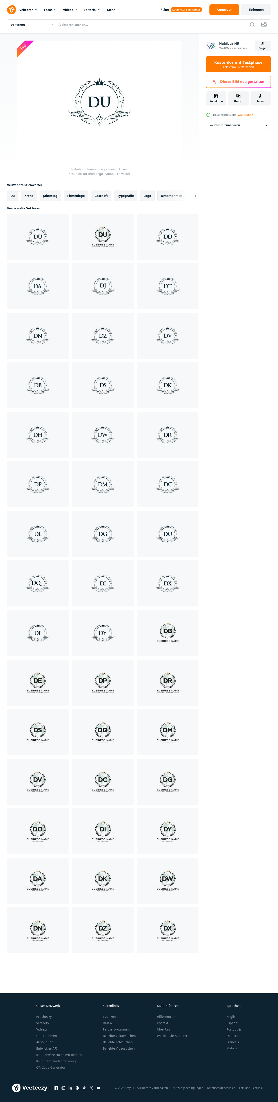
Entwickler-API (46, 1048)
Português (234, 1029)
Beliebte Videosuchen (119, 1048)
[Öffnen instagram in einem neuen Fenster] (63, 1088)
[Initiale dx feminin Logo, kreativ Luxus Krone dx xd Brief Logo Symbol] (167, 583)
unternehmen (171, 196)
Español (232, 1023)
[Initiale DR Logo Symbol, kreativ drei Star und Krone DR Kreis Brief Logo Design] (167, 683)
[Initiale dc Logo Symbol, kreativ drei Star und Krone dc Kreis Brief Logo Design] (103, 782)
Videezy (41, 1029)
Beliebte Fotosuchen (118, 1042)
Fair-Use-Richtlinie (251, 1088)
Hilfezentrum (166, 1017)
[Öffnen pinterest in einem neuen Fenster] (77, 1088)
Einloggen (256, 9)
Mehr (111, 10)
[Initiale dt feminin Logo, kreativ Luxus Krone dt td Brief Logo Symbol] (167, 286)
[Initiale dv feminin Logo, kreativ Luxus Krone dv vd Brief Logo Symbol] (167, 336)
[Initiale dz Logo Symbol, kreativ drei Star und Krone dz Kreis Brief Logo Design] (103, 930)
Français (233, 1042)
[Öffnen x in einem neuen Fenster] (91, 1088)
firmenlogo (76, 196)
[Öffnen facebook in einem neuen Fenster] (56, 1088)
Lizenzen (109, 1017)
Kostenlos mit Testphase (238, 64)
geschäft (101, 196)
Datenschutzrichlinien (221, 1088)
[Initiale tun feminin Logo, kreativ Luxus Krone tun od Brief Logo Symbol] (167, 534)
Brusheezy (44, 1017)
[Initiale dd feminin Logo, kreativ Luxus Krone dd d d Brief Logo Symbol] (167, 237)
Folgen (262, 48)
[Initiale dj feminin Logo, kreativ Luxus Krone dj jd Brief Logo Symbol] (103, 286)
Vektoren (26, 10)
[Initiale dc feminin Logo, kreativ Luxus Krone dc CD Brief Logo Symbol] (167, 484)
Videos (68, 10)
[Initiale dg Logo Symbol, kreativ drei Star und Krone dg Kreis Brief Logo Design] (167, 782)
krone (28, 196)
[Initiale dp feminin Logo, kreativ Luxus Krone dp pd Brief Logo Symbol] (38, 484)
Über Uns (164, 1029)
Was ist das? (245, 115)
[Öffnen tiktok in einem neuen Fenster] (84, 1088)
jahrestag (50, 196)
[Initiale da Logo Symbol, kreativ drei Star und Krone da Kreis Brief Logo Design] (38, 881)
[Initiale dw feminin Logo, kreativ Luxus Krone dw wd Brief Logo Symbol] (103, 435)
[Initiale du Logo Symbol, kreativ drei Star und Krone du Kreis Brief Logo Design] (103, 237)
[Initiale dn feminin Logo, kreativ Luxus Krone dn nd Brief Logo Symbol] (38, 336)
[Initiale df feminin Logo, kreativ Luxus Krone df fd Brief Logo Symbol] (38, 633)
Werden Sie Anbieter (172, 1036)
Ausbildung (44, 1042)
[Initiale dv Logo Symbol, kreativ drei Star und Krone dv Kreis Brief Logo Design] (38, 782)
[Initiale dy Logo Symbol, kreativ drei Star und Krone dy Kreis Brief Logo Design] (167, 831)
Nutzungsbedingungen (188, 1088)
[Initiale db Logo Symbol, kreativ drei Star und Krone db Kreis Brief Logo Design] (167, 633)
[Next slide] (192, 196)
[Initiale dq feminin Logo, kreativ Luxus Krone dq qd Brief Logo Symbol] (38, 583)
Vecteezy (42, 1023)
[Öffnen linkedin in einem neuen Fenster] (70, 1088)
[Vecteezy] (11, 9)
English (232, 1017)
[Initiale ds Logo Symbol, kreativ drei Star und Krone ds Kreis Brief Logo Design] (38, 732)
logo (147, 196)
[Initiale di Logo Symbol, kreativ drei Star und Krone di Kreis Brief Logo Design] (103, 831)
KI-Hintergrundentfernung (56, 1061)
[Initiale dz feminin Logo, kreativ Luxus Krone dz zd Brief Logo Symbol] (103, 336)
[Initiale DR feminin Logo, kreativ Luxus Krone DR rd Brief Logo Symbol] (167, 435)
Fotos (48, 10)
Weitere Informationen (225, 125)
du (13, 196)
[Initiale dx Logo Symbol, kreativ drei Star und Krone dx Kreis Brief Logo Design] (167, 732)
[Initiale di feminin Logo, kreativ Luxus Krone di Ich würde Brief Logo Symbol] (103, 583)
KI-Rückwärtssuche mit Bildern (59, 1055)
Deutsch (233, 1036)
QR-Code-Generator (50, 1067)
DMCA (107, 1023)
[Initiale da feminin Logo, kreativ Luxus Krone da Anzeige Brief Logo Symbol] (38, 286)
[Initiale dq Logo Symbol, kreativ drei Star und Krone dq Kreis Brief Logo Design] (103, 732)
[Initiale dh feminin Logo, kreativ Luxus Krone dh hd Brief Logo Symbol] (38, 435)
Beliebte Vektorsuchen (119, 1036)
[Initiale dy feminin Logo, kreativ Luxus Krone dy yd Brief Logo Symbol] (103, 633)
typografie (125, 196)
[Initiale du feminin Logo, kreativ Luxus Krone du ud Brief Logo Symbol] (38, 237)
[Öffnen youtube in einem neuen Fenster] (98, 1088)
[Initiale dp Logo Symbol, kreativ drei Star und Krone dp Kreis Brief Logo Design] (103, 683)
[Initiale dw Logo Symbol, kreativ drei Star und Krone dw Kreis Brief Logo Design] (167, 881)
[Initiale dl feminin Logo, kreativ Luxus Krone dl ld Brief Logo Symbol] (38, 534)
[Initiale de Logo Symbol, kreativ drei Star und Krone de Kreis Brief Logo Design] (38, 683)
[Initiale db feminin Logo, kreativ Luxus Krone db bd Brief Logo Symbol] (38, 385)
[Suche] (252, 24)
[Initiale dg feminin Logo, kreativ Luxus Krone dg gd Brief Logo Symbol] (103, 534)
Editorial (90, 10)
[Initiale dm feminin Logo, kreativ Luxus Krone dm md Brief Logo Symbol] (103, 484)
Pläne (164, 9)
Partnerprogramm (116, 1029)
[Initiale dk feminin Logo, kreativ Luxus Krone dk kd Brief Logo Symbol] (167, 385)
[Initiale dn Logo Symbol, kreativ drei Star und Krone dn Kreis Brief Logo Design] (38, 930)
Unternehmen (46, 1036)
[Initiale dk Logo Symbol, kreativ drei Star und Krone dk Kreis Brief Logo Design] (103, 881)
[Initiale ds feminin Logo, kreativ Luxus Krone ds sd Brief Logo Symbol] (103, 385)
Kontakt (162, 1023)
